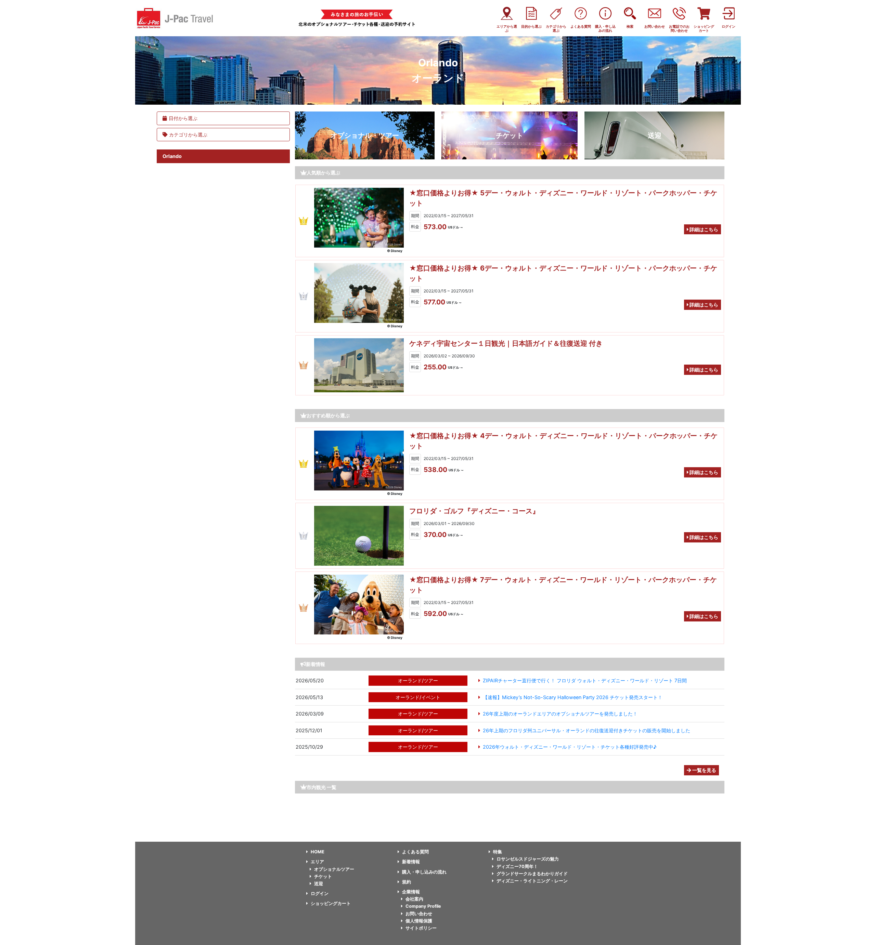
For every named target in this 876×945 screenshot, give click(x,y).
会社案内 (414, 899)
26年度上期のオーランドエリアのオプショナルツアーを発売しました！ (560, 714)
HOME (317, 851)
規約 (406, 881)
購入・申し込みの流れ (424, 872)
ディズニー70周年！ (517, 866)
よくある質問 (415, 851)
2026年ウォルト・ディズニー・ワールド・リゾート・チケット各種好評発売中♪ (570, 747)
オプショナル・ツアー (365, 135)
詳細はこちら (703, 229)
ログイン (319, 893)
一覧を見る (703, 770)
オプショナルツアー (334, 869)
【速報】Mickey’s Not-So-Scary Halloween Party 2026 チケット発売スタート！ (572, 697)
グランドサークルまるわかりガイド (532, 873)
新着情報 (411, 861)
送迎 (654, 135)
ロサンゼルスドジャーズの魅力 (528, 859)
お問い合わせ (418, 913)
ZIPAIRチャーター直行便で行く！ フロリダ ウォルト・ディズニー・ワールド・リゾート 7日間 (585, 680)
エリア (317, 861)
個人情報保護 (418, 920)
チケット (509, 135)
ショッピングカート (331, 903)
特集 (497, 851)
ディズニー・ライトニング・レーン (532, 880)
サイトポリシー (421, 928)
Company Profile (423, 906)
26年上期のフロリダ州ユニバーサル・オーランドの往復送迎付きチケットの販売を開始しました (586, 730)
